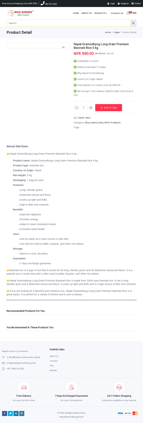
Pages (117, 32)
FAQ (52, 365)
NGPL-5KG (84, 117)
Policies (53, 370)
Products (99, 13)
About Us (87, 13)
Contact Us (117, 13)
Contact (54, 360)
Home (76, 13)
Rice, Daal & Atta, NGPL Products (103, 122)
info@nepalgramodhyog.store (21, 363)
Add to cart (110, 107)
